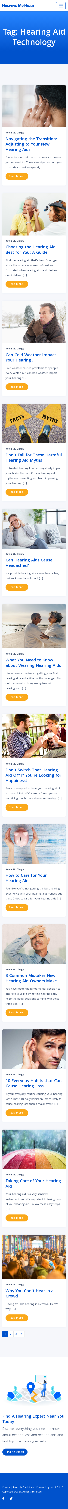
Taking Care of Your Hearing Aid (33, 1184)
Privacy (6, 1488)
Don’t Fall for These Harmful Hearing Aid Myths (34, 458)
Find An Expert (15, 1452)
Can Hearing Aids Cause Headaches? (29, 563)
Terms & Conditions (23, 1488)
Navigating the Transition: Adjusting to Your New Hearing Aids (31, 145)
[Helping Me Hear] (18, 6)
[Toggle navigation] (61, 5)
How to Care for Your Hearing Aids (26, 878)
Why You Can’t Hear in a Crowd (30, 1294)
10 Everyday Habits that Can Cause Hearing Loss (34, 1084)
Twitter (11, 1499)
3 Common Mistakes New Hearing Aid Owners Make (31, 978)
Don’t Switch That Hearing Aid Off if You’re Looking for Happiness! (33, 776)
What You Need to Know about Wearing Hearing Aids (33, 663)
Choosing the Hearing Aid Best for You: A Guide (31, 250)
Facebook (3, 1499)
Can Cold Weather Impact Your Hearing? (31, 358)
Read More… (18, 176)
